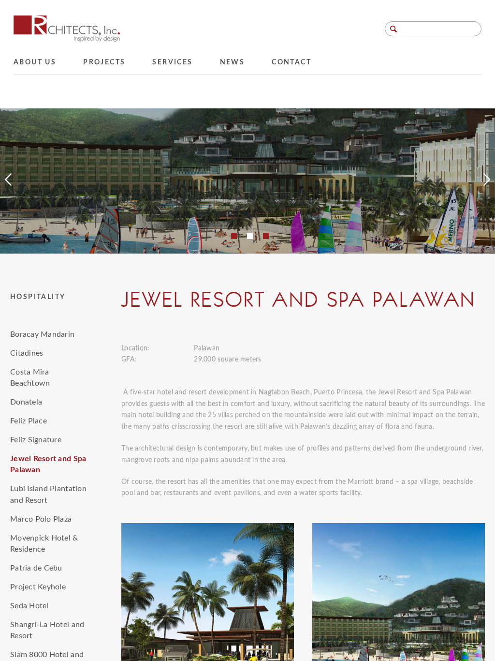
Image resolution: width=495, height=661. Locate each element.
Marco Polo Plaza (41, 519)
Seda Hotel (29, 606)
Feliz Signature (35, 440)
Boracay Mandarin (42, 334)
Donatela (26, 402)
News (232, 62)
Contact (291, 62)
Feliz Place (28, 421)
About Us (35, 62)
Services (172, 62)
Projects (104, 62)
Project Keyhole (38, 587)
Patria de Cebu (36, 568)
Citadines (26, 353)
